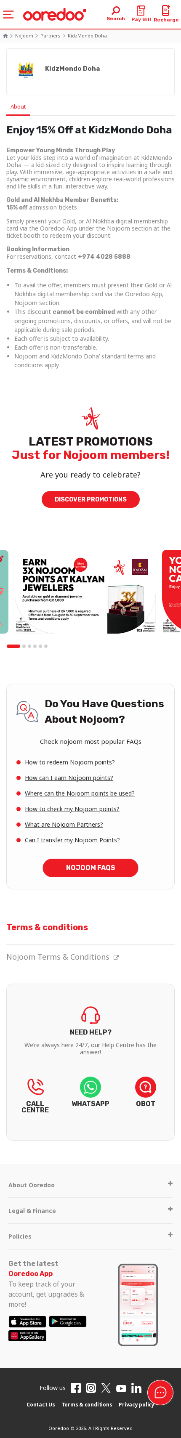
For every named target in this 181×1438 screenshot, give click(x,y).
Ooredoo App (30, 1274)
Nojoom (24, 35)
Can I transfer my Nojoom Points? (72, 840)
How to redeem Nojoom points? (70, 762)
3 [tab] (29, 646)
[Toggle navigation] (8, 14)
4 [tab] (35, 646)
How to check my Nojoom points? (72, 809)
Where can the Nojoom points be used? (80, 793)
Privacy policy (136, 1404)
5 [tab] (40, 646)
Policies (20, 1236)
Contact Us (41, 1404)
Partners (50, 35)
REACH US (35, 1098)
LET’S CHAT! (90, 1098)
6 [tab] (46, 646)
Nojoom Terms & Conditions (57, 957)
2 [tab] (24, 646)
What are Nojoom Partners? (64, 824)
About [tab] (18, 106)
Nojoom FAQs (90, 868)
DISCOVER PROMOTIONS (91, 499)
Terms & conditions (87, 1404)
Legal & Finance (32, 1211)
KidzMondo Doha (87, 35)
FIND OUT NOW (90, 1041)
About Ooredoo (31, 1185)
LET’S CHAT (145, 1098)
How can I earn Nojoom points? (69, 778)
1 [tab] (13, 646)
